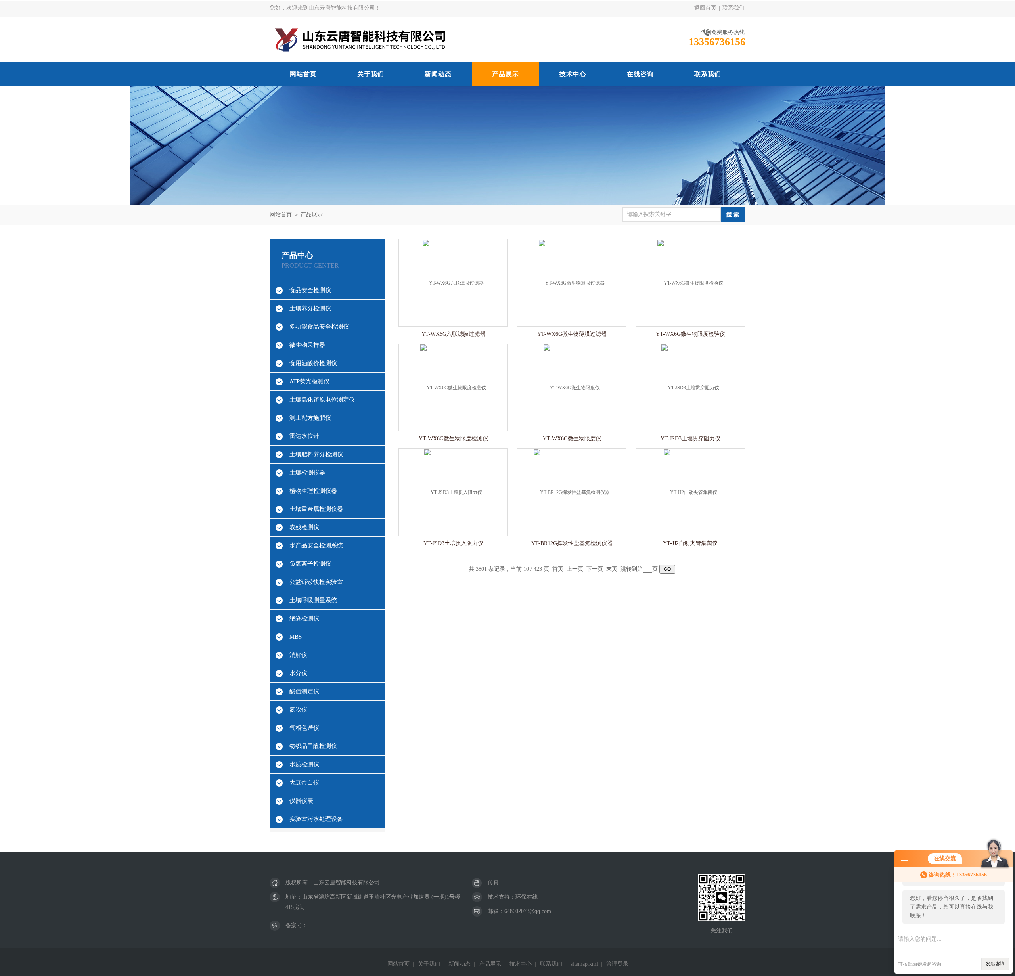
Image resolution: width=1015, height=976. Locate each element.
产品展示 (505, 74)
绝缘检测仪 (304, 618)
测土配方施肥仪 (310, 418)
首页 (557, 569)
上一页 (575, 569)
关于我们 (370, 74)
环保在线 (526, 897)
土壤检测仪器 (307, 472)
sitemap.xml (584, 964)
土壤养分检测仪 (310, 308)
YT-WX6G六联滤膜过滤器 (453, 334)
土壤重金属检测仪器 (316, 509)
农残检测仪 (304, 527)
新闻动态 (438, 74)
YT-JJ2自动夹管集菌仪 (690, 543)
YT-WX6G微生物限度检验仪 (690, 334)
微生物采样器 (307, 345)
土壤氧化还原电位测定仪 (322, 399)
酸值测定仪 (304, 691)
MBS (295, 636)
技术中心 (572, 74)
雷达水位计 (304, 436)
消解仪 (298, 655)
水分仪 (298, 673)
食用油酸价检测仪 (313, 363)
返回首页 (705, 8)
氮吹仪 (298, 709)
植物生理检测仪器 (313, 491)
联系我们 (733, 8)
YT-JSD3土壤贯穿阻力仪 (690, 439)
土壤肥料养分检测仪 (316, 454)
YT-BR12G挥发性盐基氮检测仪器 (572, 543)
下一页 (594, 569)
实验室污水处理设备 (316, 819)
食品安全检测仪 (310, 290)
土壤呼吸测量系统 (313, 600)
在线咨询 (640, 74)
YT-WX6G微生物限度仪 (572, 439)
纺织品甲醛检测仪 (313, 746)
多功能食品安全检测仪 (319, 326)
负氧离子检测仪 (310, 564)
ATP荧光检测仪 (309, 381)
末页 (611, 569)
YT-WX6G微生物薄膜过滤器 (572, 334)
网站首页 (303, 74)
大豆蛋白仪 (304, 782)
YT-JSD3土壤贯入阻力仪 (453, 543)
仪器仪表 (301, 801)
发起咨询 (995, 963)
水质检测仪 (304, 764)
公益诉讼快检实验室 (316, 582)
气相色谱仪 (304, 728)
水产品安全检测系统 (316, 545)
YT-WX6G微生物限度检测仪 (453, 439)
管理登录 (617, 964)
